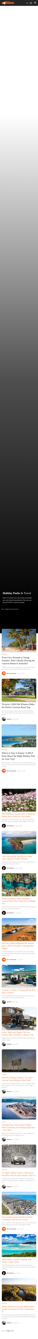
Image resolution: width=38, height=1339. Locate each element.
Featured (3, 1121)
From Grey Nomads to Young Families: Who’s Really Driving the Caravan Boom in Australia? (18, 660)
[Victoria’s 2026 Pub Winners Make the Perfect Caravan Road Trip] (19, 690)
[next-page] (6, 1331)
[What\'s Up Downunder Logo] (9, 2)
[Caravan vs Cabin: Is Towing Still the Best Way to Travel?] (19, 976)
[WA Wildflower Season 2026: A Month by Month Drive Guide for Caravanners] (19, 800)
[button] (27, 3)
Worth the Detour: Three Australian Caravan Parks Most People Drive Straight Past (18, 901)
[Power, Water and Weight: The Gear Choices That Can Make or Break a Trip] (19, 1018)
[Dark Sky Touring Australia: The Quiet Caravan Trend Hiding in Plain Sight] (19, 1060)
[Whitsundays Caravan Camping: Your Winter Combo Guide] (19, 1245)
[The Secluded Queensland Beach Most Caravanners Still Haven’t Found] (19, 1203)
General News (4, 1074)
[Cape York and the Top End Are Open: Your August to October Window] (19, 842)
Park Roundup (5, 749)
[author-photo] (4, 673)
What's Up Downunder (11, 673)
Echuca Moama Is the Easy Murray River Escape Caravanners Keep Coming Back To (18, 1309)
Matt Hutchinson (10, 825)
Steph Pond (9, 719)
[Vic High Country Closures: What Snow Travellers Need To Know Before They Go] (19, 1156)
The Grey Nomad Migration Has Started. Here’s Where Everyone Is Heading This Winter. (18, 945)
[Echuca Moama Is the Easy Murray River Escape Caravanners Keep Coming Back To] (19, 1289)
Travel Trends (4, 654)
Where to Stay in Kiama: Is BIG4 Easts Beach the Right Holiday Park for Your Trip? (18, 756)
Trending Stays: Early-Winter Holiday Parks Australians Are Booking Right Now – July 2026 (18, 1127)
